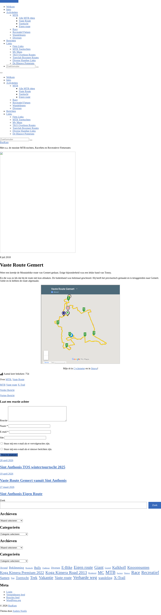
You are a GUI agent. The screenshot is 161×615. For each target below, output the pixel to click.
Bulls (37, 567)
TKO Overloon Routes (24, 54)
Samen (4, 578)
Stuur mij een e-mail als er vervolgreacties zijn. (27, 443)
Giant (98, 567)
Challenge (46, 568)
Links (9, 43)
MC (101, 572)
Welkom (10, 6)
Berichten (11, 40)
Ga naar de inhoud (9, 1)
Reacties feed (12, 597)
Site (2, 437)
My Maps (17, 52)
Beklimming (16, 567)
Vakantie (46, 577)
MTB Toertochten (22, 49)
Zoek (2, 500)
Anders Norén (20, 611)
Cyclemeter (79, 368)
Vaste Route (25, 20)
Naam (4, 426)
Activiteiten (12, 12)
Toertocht (23, 23)
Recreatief (150, 572)
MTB (15, 15)
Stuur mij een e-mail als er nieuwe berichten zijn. (28, 449)
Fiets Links (18, 46)
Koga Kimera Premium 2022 (22, 572)
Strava (94, 368)
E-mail (4, 431)
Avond (4, 567)
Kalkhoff (119, 567)
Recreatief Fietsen (21, 32)
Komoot (92, 573)
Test (12, 578)
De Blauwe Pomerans (23, 63)
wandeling (105, 578)
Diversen (17, 37)
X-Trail (21, 384)
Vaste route (11, 384)
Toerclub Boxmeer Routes (26, 57)
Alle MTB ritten (27, 18)
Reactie (3, 420)
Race (15, 29)
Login (9, 591)
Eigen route (24, 26)
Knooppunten (138, 567)
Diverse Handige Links (24, 60)
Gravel (108, 568)
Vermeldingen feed (15, 594)
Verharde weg (85, 577)
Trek (33, 577)
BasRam (4, 142)
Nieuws (127, 573)
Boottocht (29, 568)
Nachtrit (120, 573)
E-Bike (66, 567)
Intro (8, 9)
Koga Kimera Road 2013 (66, 572)
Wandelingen (19, 35)
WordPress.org (13, 600)
